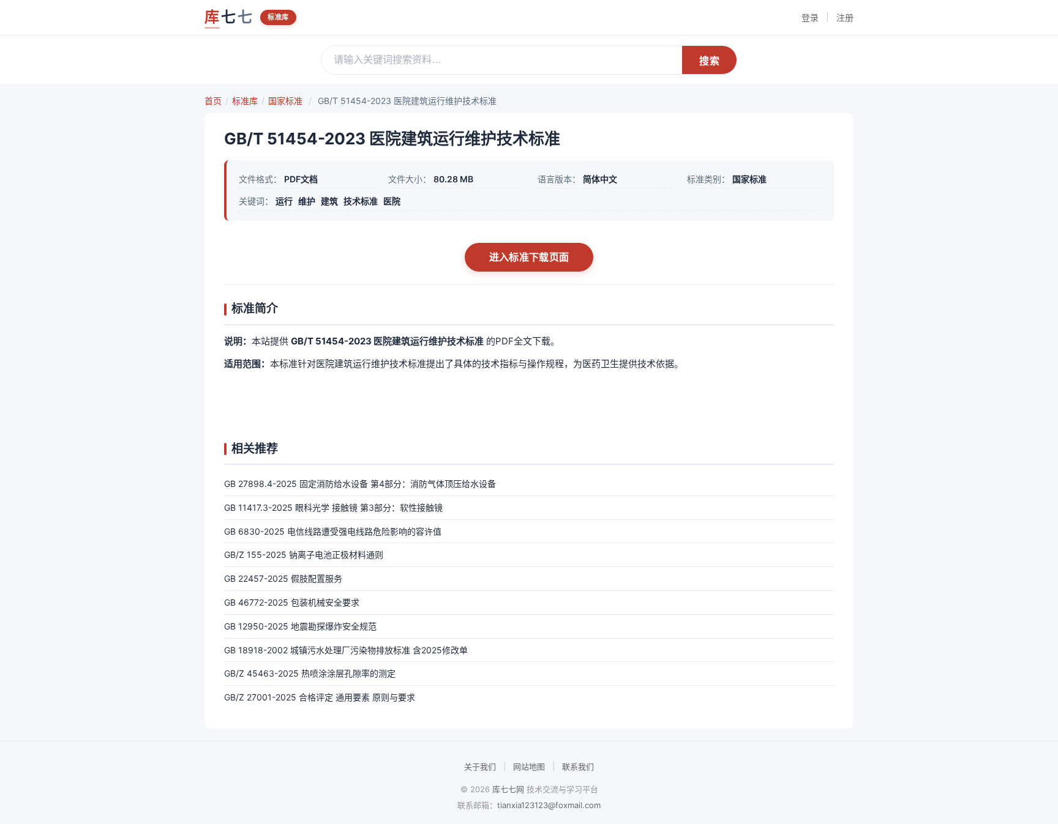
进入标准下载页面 (529, 257)
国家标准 (285, 100)
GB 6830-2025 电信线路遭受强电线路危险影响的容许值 (332, 531)
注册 (845, 17)
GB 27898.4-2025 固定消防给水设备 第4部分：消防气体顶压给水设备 (360, 483)
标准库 (278, 17)
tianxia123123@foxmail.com (549, 805)
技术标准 (360, 201)
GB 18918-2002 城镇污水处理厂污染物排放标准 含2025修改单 (346, 650)
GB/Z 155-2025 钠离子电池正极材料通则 (303, 554)
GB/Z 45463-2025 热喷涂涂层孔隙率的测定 (310, 673)
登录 (810, 17)
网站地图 (529, 766)
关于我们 (480, 766)
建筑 (329, 201)
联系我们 (578, 766)
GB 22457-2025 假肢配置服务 (283, 578)
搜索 (709, 61)
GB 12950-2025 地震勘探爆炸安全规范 (300, 626)
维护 (306, 201)
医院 (391, 201)
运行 (284, 201)
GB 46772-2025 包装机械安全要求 (291, 602)
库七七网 (508, 789)
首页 (213, 100)
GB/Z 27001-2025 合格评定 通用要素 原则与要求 (319, 697)
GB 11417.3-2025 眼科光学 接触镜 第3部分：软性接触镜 (333, 507)
